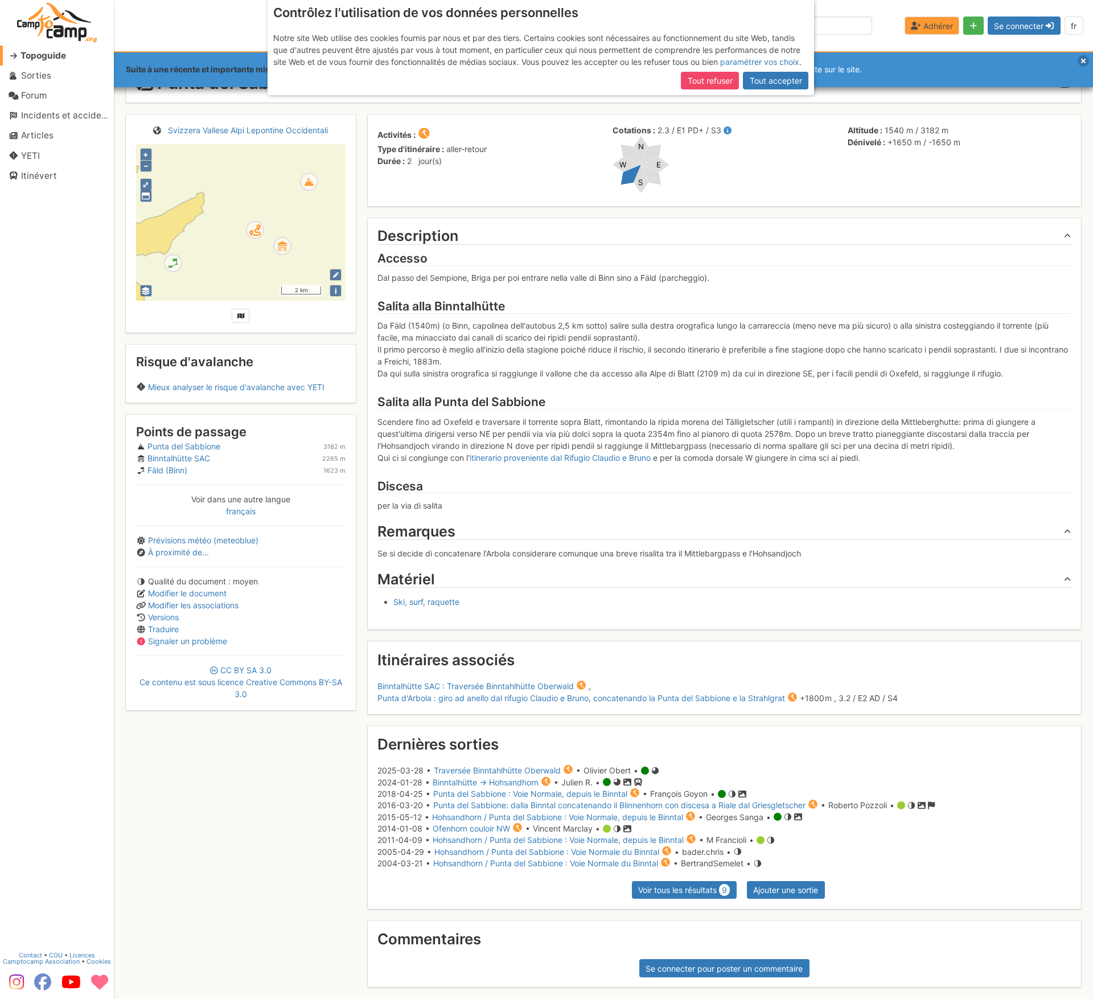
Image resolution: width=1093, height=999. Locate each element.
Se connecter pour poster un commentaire (724, 968)
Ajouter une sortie (785, 890)
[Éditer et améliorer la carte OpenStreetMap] (335, 274)
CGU (56, 955)
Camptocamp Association (41, 961)
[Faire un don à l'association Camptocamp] (99, 986)
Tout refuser (710, 80)
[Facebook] (42, 986)
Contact (30, 955)
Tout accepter (776, 80)
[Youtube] (71, 986)
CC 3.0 (240, 682)
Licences (82, 955)
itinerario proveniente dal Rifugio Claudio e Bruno (560, 457)
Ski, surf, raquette (426, 602)
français (241, 511)
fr (1073, 26)
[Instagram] (14, 986)
